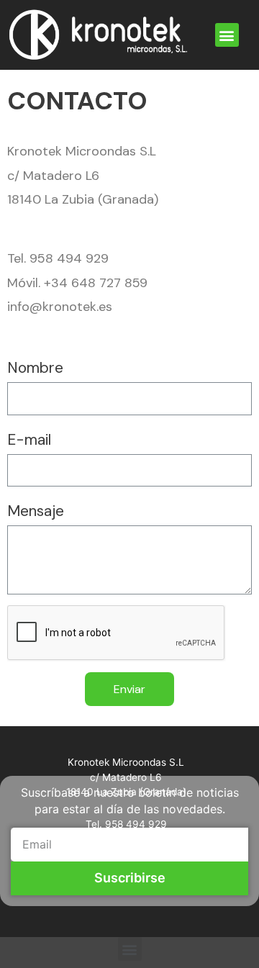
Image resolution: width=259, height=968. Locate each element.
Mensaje (35, 511)
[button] (227, 35)
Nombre (35, 368)
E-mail (29, 440)
